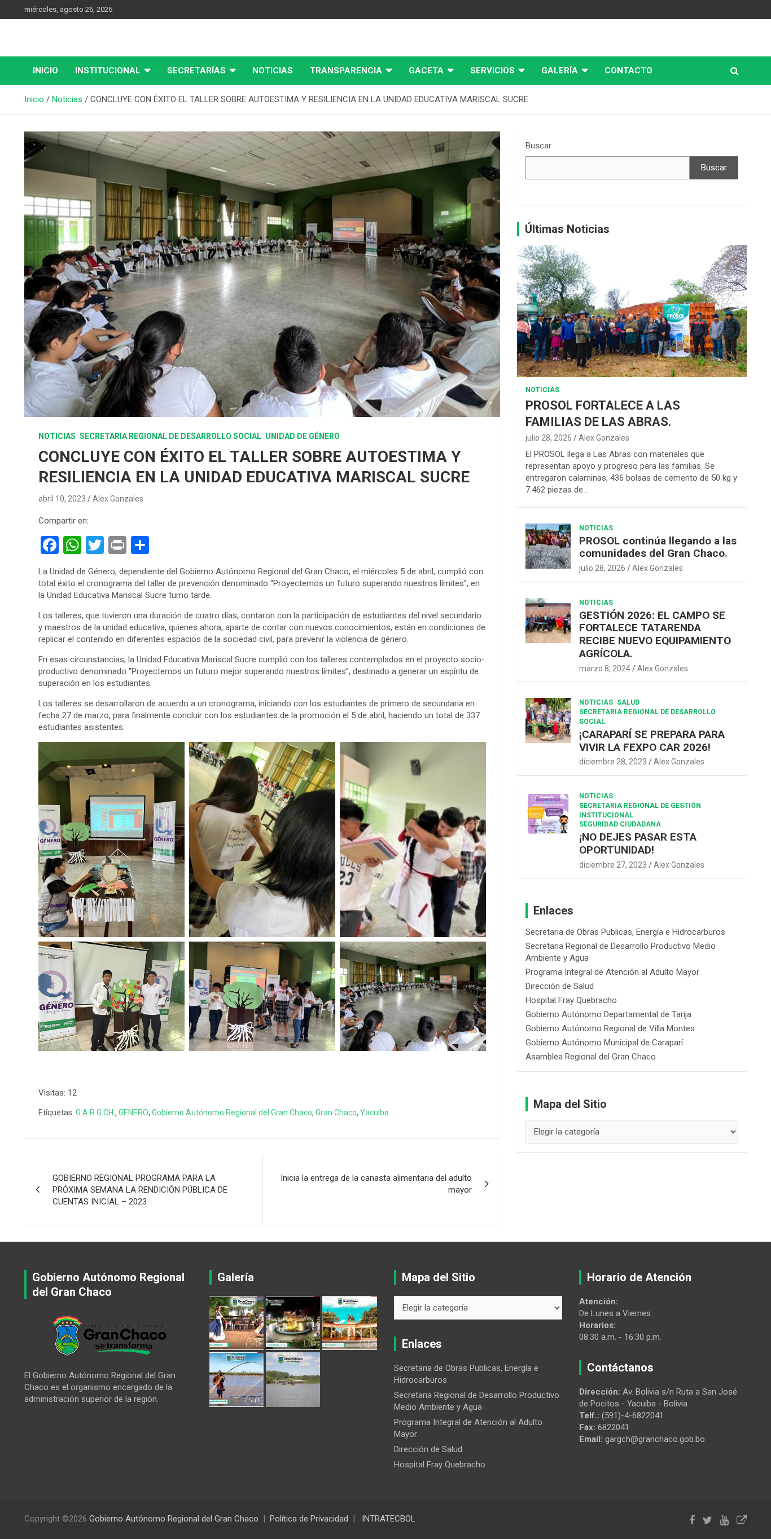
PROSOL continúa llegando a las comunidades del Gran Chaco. (658, 547)
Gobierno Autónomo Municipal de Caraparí (604, 1042)
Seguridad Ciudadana (620, 824)
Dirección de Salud (559, 986)
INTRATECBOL (388, 1519)
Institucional (108, 70)
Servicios (492, 70)
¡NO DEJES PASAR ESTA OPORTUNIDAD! (637, 843)
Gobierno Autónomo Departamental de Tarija (608, 1014)
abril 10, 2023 (62, 498)
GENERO (133, 1112)
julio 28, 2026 (548, 437)
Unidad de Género (302, 436)
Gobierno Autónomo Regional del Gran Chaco (232, 1112)
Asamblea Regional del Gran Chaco (590, 1057)
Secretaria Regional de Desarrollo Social (170, 436)
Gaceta (426, 70)
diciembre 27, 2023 (613, 864)
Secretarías (196, 70)
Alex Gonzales (118, 498)
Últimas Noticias (567, 229)
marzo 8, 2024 (604, 668)
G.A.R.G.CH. (95, 1112)
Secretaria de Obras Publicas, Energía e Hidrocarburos (625, 932)
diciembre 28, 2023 (613, 761)
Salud (628, 702)
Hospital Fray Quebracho (571, 1000)
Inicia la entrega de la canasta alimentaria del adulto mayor (376, 1184)
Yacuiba (374, 1112)
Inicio (45, 70)
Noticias (272, 70)
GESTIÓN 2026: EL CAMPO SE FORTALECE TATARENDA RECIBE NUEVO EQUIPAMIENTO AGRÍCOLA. (655, 634)
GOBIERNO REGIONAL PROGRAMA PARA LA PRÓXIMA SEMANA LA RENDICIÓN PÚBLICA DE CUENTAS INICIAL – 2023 (139, 1190)
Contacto (628, 70)
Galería (559, 70)
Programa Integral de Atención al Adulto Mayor (612, 972)
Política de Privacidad (309, 1519)
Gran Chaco (336, 1112)
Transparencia (346, 70)
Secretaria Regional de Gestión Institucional (640, 810)
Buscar (538, 145)
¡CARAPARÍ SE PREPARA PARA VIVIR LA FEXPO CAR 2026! (652, 741)
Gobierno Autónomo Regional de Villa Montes (610, 1028)
